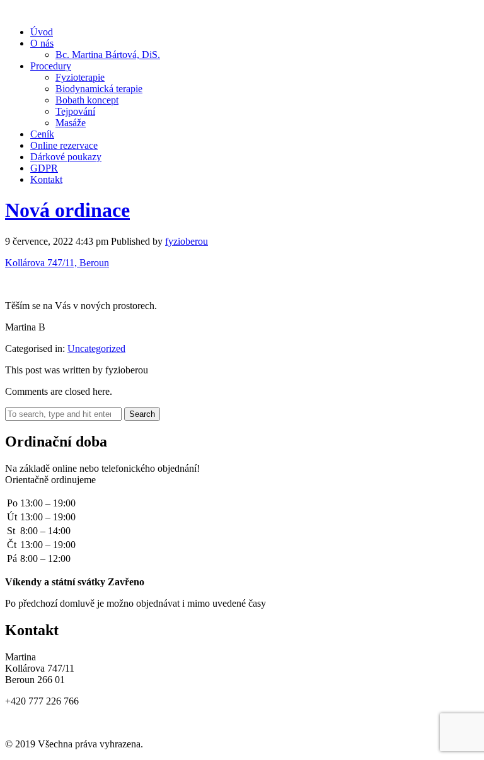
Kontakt (46, 179)
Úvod (41, 31)
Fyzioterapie (80, 77)
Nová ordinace (67, 210)
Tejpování (75, 111)
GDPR (44, 168)
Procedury (50, 66)
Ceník (42, 134)
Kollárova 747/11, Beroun (57, 262)
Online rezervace (64, 145)
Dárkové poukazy (65, 156)
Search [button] (142, 414)
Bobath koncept (86, 100)
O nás (42, 43)
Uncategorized (96, 348)
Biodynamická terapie (98, 88)
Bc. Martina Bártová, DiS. (107, 54)
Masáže (70, 122)
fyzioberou (186, 241)
